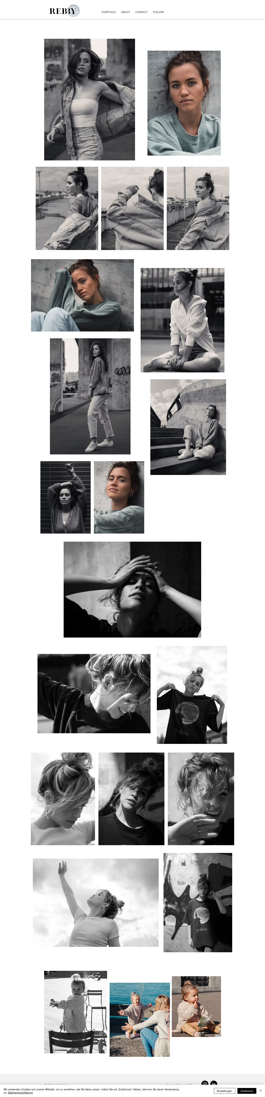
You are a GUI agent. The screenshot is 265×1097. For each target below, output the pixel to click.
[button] (108, 12)
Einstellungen (224, 1091)
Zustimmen (246, 1091)
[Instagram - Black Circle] (204, 1084)
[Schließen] (261, 1091)
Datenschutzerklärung (20, 1092)
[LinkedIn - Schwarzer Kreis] (213, 1084)
